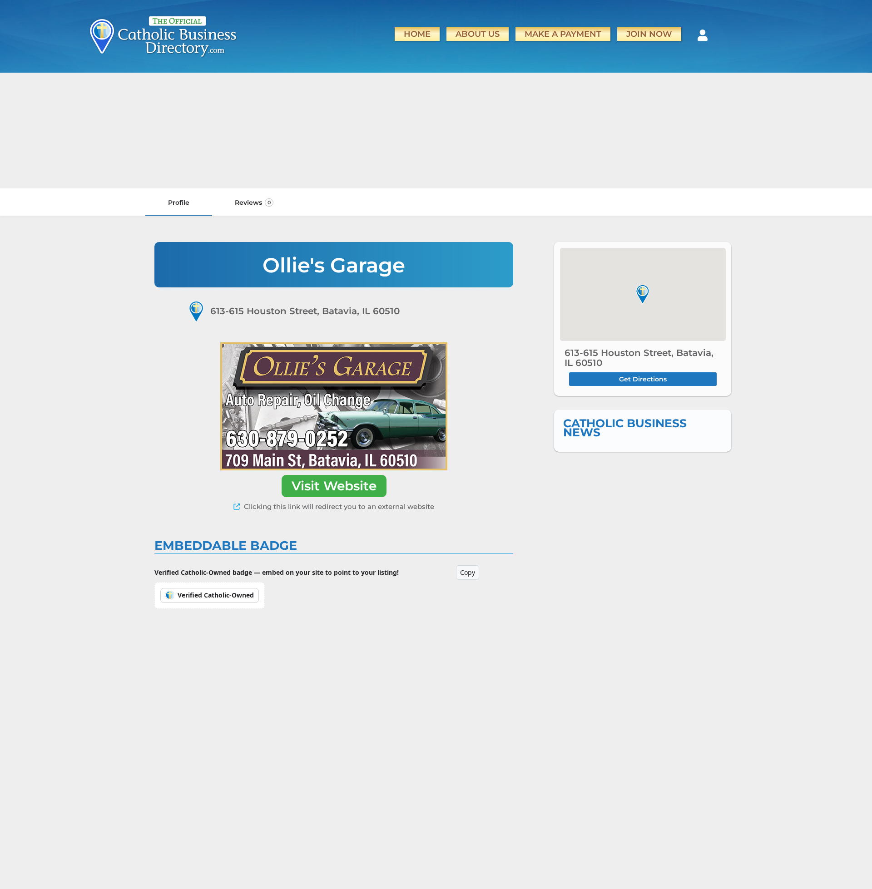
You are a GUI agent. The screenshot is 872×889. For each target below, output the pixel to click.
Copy (467, 572)
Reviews (253, 202)
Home (417, 34)
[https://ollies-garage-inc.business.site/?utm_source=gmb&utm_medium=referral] (333, 406)
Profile (178, 202)
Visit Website (334, 486)
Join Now (649, 34)
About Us (478, 34)
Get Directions (643, 379)
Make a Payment (563, 34)
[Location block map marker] (642, 294)
